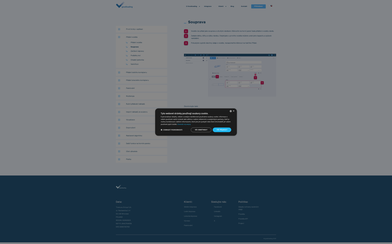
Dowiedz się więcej (184, 124)
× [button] (233, 111)
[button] (171, 130)
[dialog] (196, 122)
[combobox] (231, 111)
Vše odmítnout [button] (201, 130)
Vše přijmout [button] (222, 130)
